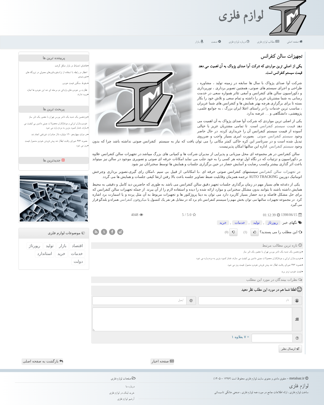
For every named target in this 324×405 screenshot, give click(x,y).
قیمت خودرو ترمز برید (291, 271)
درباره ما (130, 387)
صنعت (214, 42)
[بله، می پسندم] (255, 232)
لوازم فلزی (240, 17)
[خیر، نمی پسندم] (233, 232)
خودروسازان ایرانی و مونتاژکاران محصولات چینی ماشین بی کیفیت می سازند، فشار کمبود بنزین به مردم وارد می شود (248, 258)
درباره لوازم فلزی (238, 42)
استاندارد (44, 253)
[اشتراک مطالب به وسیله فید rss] (95, 231)
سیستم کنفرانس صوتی (275, 136)
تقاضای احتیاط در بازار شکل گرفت (71, 66)
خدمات (240, 223)
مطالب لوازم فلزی (266, 42)
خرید (223, 223)
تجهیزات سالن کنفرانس (277, 172)
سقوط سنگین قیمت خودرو (74, 83)
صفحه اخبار (161, 361)
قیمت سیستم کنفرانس (277, 126)
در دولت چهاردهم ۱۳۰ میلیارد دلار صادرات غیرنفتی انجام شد (59, 134)
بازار (197, 42)
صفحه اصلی (293, 42)
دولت (78, 261)
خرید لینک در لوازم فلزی (121, 393)
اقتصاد (77, 246)
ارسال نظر (288, 349)
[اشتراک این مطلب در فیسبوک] (112, 231)
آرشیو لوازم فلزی (125, 399)
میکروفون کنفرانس (133, 199)
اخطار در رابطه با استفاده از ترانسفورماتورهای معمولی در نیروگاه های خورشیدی (56, 75)
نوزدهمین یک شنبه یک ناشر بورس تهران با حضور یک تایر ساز (272, 252)
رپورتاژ (273, 223)
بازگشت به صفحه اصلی (41, 361)
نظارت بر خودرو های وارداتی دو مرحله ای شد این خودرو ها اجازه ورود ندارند (57, 92)
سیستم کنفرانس (281, 146)
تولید (256, 223)
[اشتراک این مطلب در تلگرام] (120, 231)
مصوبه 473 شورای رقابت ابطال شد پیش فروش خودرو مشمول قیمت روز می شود (264, 265)
